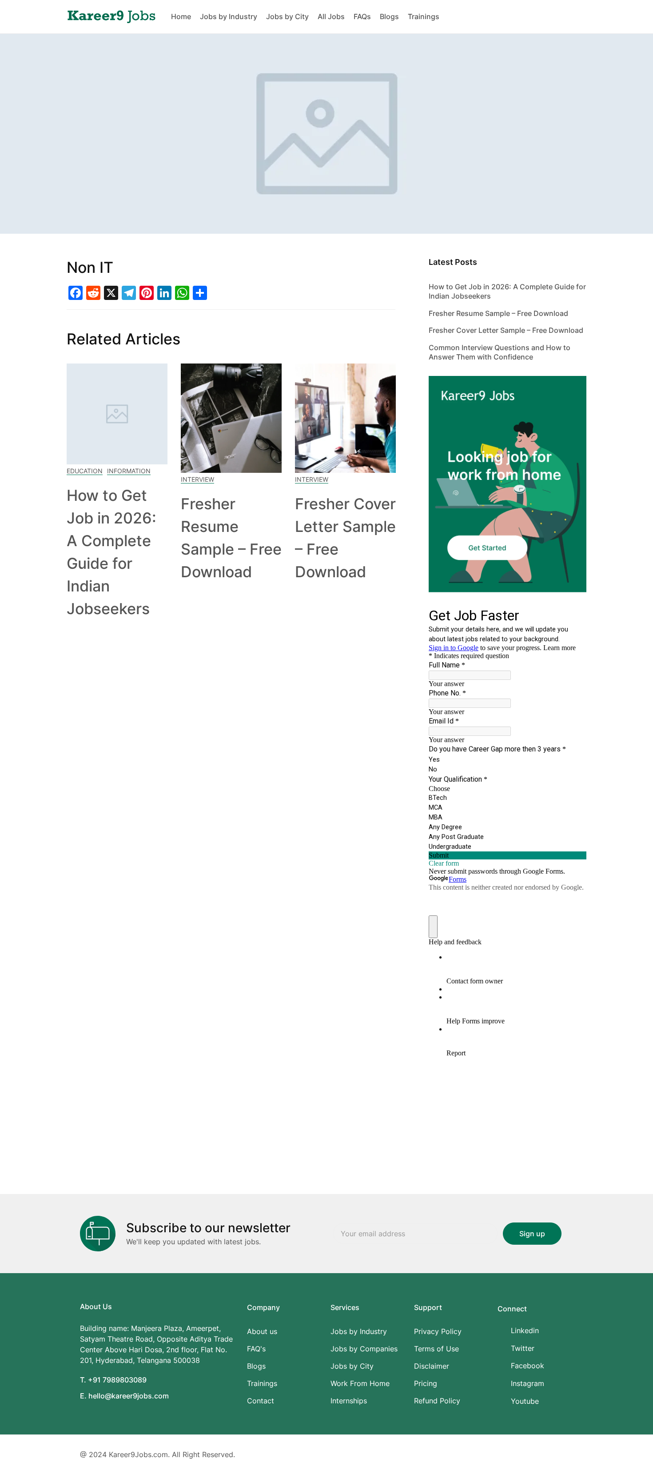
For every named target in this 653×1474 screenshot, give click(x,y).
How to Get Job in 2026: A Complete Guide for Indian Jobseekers (507, 291)
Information (129, 471)
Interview (197, 479)
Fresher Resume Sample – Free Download (498, 313)
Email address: (415, 1233)
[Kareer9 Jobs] (111, 16)
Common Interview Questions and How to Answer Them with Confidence (499, 352)
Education (85, 471)
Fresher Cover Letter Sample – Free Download (506, 330)
